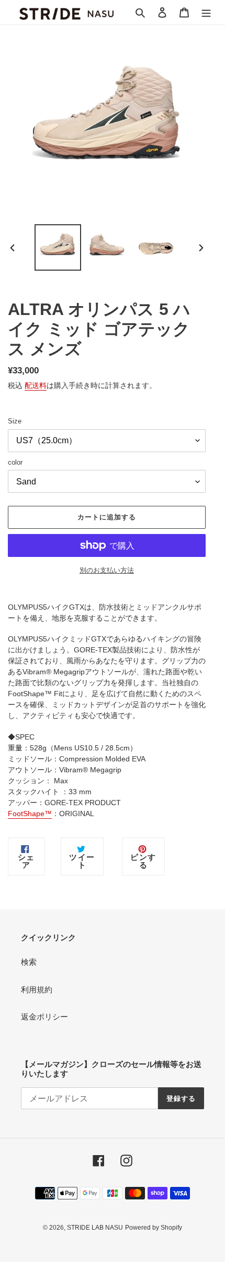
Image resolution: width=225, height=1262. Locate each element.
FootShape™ (30, 813)
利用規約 (36, 989)
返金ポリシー (44, 1016)
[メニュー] (206, 12)
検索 (29, 961)
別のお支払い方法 (107, 570)
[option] (58, 247)
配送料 (36, 385)
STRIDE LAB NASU (95, 1227)
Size (14, 421)
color (15, 462)
